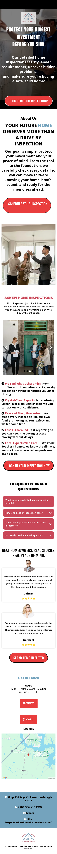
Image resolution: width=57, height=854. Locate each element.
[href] (28, 756)
